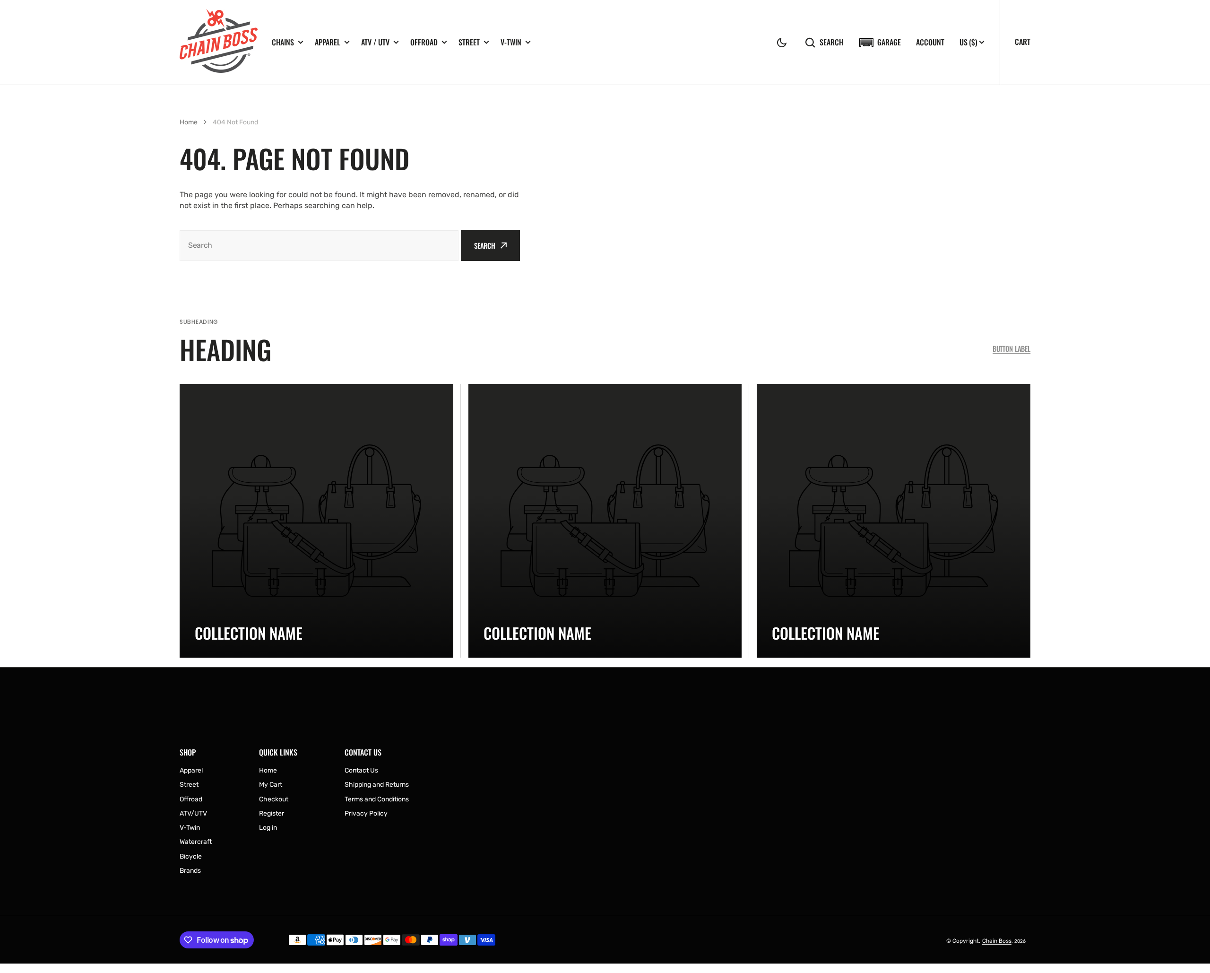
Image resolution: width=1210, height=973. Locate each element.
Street (469, 42)
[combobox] (319, 245)
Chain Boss (996, 941)
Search (831, 42)
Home (189, 122)
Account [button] (930, 42)
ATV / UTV (375, 42)
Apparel (327, 42)
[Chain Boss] (219, 42)
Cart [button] (1022, 41)
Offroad (424, 42)
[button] (781, 42)
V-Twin (511, 42)
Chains (283, 42)
